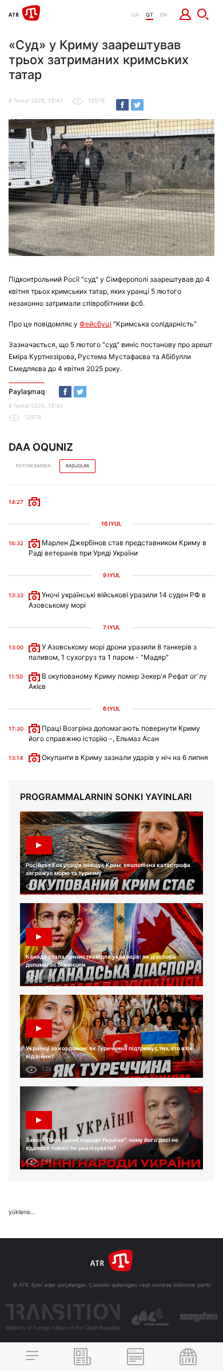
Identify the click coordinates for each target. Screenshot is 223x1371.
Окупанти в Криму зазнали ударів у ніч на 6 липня (124, 757)
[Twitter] (137, 105)
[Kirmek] (186, 14)
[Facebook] (122, 105)
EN (163, 14)
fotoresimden (33, 465)
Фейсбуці (95, 324)
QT (149, 14)
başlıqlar (77, 465)
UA (135, 14)
